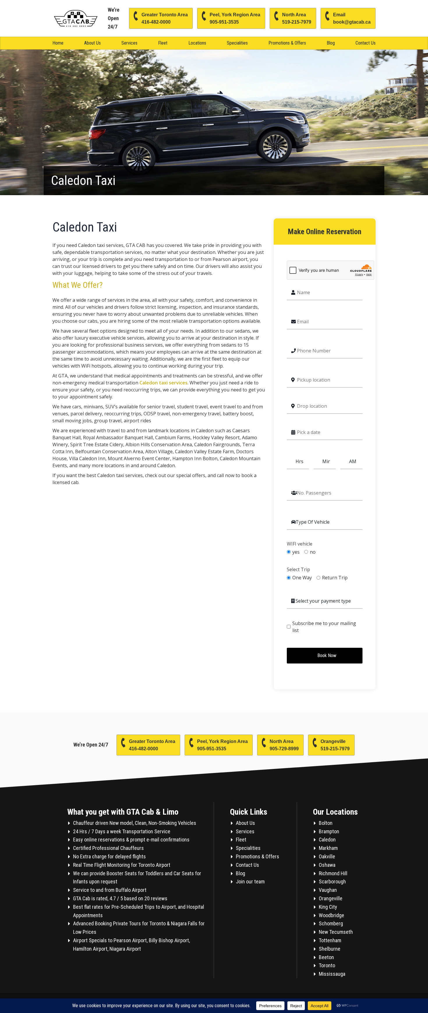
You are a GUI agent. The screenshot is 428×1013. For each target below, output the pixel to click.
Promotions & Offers (287, 43)
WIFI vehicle (299, 544)
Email (352, 18)
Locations (197, 43)
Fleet (162, 43)
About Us (92, 43)
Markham (328, 848)
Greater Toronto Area (165, 18)
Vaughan (328, 890)
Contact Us (366, 43)
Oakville (327, 856)
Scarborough (332, 881)
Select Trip (298, 569)
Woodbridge (331, 915)
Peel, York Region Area (235, 18)
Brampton (329, 831)
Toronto (327, 965)
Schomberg (331, 923)
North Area (296, 18)
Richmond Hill (333, 873)
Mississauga (332, 974)
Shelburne (329, 949)
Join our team (250, 881)
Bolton (326, 823)
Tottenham (330, 940)
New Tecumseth (336, 932)
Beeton (326, 957)
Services (129, 43)
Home (57, 43)
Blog (331, 43)
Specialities (237, 43)
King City (328, 907)
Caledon (327, 839)
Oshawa (327, 865)
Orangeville (335, 745)
